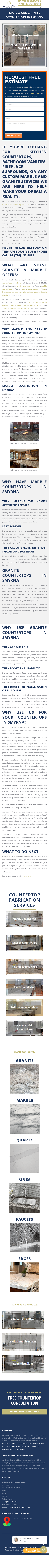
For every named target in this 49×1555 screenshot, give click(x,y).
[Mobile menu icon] (45, 4)
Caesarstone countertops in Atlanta (26, 305)
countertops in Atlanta (11, 283)
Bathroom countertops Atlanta (13, 1449)
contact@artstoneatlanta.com (19, 1507)
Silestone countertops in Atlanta (15, 308)
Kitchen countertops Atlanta (28, 1446)
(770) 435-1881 (34, 93)
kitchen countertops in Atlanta (14, 292)
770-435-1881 (29, 4)
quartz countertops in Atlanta (34, 289)
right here (27, 876)
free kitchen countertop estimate (15, 204)
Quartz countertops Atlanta (28, 1443)
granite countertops (25, 286)
